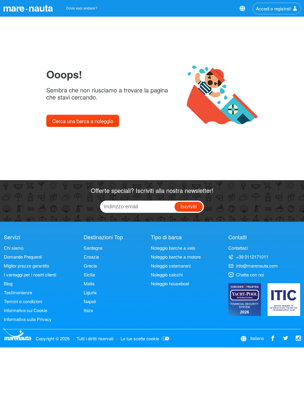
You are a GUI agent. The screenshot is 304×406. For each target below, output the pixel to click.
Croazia (91, 257)
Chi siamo (13, 248)
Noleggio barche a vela (173, 248)
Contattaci (238, 248)
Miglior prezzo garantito (26, 265)
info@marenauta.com (257, 265)
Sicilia (89, 274)
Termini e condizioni (23, 301)
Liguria (90, 292)
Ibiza (88, 310)
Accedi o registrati (273, 8)
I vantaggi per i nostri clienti (30, 274)
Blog (8, 283)
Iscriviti (188, 206)
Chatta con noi (250, 274)
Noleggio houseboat (170, 283)
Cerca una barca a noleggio (82, 121)
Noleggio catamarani (171, 265)
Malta (89, 283)
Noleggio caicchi (167, 274)
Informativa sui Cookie (25, 310)
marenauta (28, 8)
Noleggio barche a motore (176, 257)
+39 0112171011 (252, 257)
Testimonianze (18, 292)
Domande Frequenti (23, 257)
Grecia (90, 265)
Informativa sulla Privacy (28, 319)
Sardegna (93, 248)
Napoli (90, 301)
